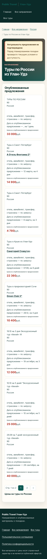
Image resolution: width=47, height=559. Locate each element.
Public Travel (16, 4)
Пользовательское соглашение (17, 537)
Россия (33, 29)
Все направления (23, 12)
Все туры (8, 18)
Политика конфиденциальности (18, 544)
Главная (7, 12)
